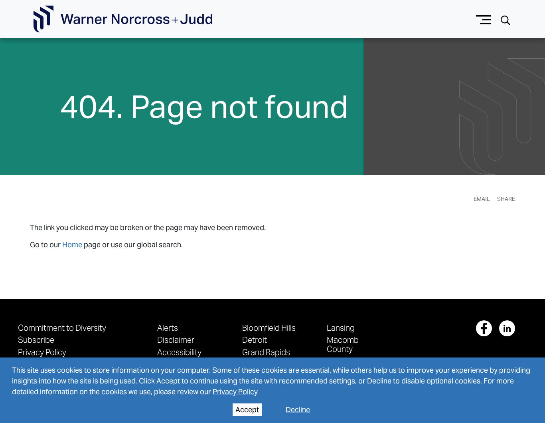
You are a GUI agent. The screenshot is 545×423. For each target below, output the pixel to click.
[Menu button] (483, 19)
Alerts (167, 328)
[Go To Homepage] (123, 19)
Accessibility (179, 352)
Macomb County (343, 344)
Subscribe (36, 340)
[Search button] (505, 19)
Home (72, 244)
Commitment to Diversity (62, 328)
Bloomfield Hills (269, 328)
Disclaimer (175, 340)
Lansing (341, 328)
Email (482, 199)
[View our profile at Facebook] (484, 328)
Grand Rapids (266, 352)
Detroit (254, 340)
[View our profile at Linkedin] (507, 328)
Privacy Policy (235, 391)
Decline (298, 409)
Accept (247, 409)
